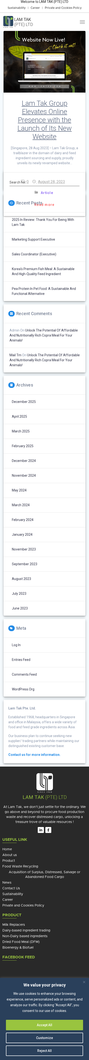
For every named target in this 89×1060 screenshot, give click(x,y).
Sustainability (17, 7)
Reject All (44, 1051)
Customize (44, 1038)
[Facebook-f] (48, 830)
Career (35, 7)
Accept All (44, 1025)
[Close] (84, 982)
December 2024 (24, 461)
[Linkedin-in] (41, 830)
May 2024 (19, 490)
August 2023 (21, 579)
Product (8, 860)
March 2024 (21, 505)
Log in (16, 645)
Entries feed (21, 660)
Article (47, 193)
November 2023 (24, 549)
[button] (82, 22)
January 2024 (22, 534)
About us (9, 855)
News (6, 882)
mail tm (15, 355)
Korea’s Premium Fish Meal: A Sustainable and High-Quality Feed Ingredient (43, 271)
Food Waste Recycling (20, 866)
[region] (44, 1019)
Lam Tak (23, 22)
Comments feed (24, 674)
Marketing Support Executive (33, 239)
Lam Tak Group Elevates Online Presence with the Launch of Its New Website (44, 120)
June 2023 (20, 608)
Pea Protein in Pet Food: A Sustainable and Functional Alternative (44, 291)
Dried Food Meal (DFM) (21, 942)
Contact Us (11, 888)
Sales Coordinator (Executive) (34, 254)
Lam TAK (33, 797)
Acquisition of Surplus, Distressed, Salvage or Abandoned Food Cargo (44, 875)
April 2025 (19, 416)
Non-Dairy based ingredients (24, 936)
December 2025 (24, 402)
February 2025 (22, 446)
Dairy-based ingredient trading (26, 930)
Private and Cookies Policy (63, 7)
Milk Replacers (13, 924)
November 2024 (24, 475)
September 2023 (24, 564)
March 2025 (21, 431)
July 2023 (19, 593)
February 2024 (22, 520)
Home (7, 849)
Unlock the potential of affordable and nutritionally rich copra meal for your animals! (43, 335)
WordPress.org (23, 689)
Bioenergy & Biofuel (17, 947)
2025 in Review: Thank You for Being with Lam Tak (43, 222)
